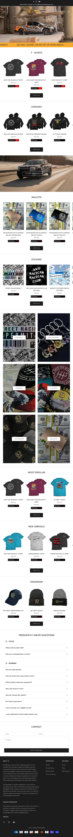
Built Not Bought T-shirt (13, 554)
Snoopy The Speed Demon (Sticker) (59, 289)
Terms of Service (51, 774)
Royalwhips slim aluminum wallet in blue (36, 234)
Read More (5, 816)
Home (63, 765)
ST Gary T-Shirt (59, 500)
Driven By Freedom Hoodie (36, 134)
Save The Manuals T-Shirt (13, 80)
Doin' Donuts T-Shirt (59, 80)
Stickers (19, 337)
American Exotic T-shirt (59, 554)
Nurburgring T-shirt (36, 554)
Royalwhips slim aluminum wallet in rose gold (13, 234)
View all (36, 95)
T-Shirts (54, 388)
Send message (36, 750)
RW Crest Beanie (36, 610)
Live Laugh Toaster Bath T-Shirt (36, 81)
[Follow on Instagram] (36, 2)
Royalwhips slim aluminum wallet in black (59, 234)
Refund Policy (50, 771)
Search (48, 765)
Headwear (19, 439)
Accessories (53, 337)
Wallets (53, 439)
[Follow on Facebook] (34, 2)
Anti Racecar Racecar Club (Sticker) (36, 289)
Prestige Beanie (59, 610)
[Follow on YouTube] (39, 2)
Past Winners (66, 771)
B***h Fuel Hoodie (59, 134)
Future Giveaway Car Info (36, 173)
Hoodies (19, 388)
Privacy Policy (50, 768)
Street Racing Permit (13, 288)
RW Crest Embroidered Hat (13, 610)
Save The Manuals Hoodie (13, 134)
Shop (63, 768)
